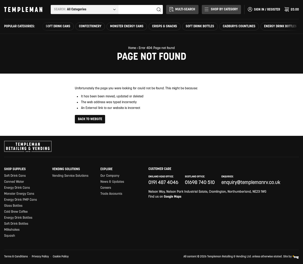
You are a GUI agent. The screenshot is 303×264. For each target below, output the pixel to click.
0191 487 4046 (163, 182)
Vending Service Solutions (70, 176)
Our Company (109, 176)
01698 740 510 (200, 182)
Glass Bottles (13, 206)
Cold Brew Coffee (16, 212)
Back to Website (90, 119)
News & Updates (112, 182)
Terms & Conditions (16, 256)
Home (132, 48)
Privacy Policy (40, 256)
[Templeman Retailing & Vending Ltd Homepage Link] (23, 9)
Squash (9, 236)
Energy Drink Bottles (280, 26)
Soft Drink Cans (58, 26)
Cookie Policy (61, 256)
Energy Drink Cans (17, 188)
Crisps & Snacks (164, 26)
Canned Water (14, 182)
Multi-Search (185, 9)
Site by (287, 256)
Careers (105, 188)
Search (159, 9)
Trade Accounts (111, 194)
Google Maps (172, 196)
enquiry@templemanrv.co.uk (250, 182)
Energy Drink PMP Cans (20, 200)
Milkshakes (12, 230)
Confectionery (90, 26)
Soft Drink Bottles (200, 26)
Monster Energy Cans (126, 26)
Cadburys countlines (239, 26)
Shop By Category (224, 9)
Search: (60, 9)
